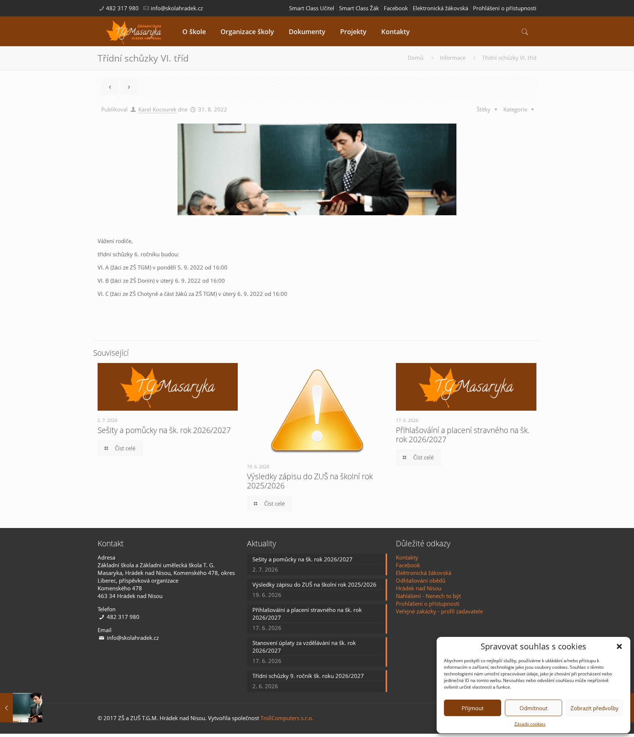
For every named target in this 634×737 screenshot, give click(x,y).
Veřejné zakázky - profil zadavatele (439, 611)
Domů (415, 57)
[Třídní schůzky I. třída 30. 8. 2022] (21, 707)
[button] (619, 646)
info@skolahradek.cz (177, 8)
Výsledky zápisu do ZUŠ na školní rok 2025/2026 (310, 481)
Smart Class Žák (359, 8)
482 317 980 (122, 8)
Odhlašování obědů (420, 580)
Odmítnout (533, 708)
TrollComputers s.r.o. (286, 718)
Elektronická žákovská (440, 8)
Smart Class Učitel (311, 8)
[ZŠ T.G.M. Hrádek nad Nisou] (134, 31)
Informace (453, 57)
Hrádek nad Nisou (418, 588)
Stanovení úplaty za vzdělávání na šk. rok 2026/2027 (304, 646)
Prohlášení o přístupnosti (504, 8)
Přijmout (473, 708)
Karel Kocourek (157, 109)
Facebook (396, 8)
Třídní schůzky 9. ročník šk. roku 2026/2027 (308, 675)
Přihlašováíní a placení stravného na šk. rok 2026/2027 (462, 434)
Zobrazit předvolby (595, 708)
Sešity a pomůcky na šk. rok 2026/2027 (164, 430)
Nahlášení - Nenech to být (428, 596)
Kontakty (407, 557)
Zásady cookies (530, 724)
